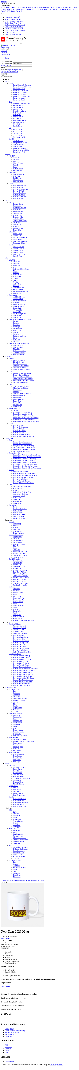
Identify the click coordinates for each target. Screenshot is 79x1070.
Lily (14, 161)
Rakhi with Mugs (18, 98)
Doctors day (17, 564)
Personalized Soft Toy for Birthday (24, 419)
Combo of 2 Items (15, 624)
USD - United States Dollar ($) (60, 9)
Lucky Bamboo (18, 769)
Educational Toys (18, 851)
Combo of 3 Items (15, 654)
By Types (12, 765)
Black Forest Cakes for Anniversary (24, 449)
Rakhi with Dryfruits (20, 92)
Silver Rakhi (17, 124)
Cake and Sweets (18, 630)
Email (3, 67)
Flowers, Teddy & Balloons (22, 685)
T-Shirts (15, 282)
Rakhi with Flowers (19, 94)
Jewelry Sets (17, 330)
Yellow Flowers (18, 182)
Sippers (15, 278)
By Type (12, 156)
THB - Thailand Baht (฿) (25, 7)
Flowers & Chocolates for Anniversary (25, 475)
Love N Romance (19, 553)
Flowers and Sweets (19, 646)
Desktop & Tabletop (15, 713)
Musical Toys (17, 854)
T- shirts (15, 823)
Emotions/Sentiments (16, 535)
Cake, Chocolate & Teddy (21, 656)
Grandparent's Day (19, 566)
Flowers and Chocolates (21, 641)
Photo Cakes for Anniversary (22, 444)
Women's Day (17, 568)
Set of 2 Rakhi (18, 130)
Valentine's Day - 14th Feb (21, 583)
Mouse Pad (16, 724)
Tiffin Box (16, 825)
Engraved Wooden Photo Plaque (23, 741)
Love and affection (19, 544)
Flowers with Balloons (20, 479)
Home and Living (19, 304)
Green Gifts (17, 312)
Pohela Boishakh (18, 617)
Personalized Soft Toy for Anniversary (25, 466)
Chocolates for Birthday (21, 388)
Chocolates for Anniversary (22, 486)
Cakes (7, 200)
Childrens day (17, 563)
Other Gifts (12, 505)
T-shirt (15, 871)
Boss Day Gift (18, 561)
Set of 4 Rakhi (18, 133)
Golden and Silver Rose (21, 269)
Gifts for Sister (18, 146)
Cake (10, 440)
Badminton (16, 830)
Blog (6, 1052)
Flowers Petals (18, 169)
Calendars (16, 715)
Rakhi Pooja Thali (19, 152)
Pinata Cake (17, 230)
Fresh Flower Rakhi (19, 111)
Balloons (16, 286)
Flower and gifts (18, 635)
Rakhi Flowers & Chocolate (22, 85)
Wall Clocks (17, 760)
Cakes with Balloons (20, 633)
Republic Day (17, 611)
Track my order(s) (6, 63)
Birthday (8, 356)
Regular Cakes (18, 204)
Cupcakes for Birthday (20, 382)
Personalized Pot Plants (20, 802)
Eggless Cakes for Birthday (22, 373)
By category (13, 295)
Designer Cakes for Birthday (22, 377)
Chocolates (16, 261)
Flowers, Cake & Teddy (21, 665)
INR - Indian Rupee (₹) (8, 7)
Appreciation (17, 537)
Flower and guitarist (19, 185)
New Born (16, 529)
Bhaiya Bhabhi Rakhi (20, 143)
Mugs (15, 271)
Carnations (16, 157)
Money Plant (17, 780)
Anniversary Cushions (20, 494)
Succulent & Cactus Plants (21, 778)
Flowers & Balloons (19, 193)
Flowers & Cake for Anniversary (23, 477)
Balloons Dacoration (20, 301)
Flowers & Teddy (19, 191)
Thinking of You (18, 557)
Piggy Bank (17, 734)
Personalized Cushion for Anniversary (25, 462)
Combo (11, 83)
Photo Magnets (18, 747)
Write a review (5, 938)
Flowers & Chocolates (20, 189)
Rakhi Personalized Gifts (21, 150)
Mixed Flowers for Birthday (22, 369)
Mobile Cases (17, 722)
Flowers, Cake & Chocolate (22, 657)
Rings (15, 338)
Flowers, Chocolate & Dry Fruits (24, 670)
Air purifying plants (19, 767)
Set (10, 128)
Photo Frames (17, 488)
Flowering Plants (18, 776)
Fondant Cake (17, 215)
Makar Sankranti (18, 605)
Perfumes (16, 273)
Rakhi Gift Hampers (19, 148)
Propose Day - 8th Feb (20, 570)
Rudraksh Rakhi (18, 122)
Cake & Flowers (18, 247)
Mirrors (15, 702)
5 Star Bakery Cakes (20, 221)
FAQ (6, 1045)
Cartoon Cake (17, 235)
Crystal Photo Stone (19, 739)
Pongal (15, 609)
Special (11, 139)
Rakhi (7, 81)
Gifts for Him (17, 315)
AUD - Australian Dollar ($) (40, 9)
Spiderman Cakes (19, 243)
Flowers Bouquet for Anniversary (24, 473)
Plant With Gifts (18, 804)
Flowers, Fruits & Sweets (21, 683)
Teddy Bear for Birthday (21, 386)
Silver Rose (17, 276)
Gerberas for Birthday (20, 367)
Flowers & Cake (18, 187)
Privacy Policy (9, 1029)
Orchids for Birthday (20, 364)
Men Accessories (18, 345)
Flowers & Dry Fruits (20, 196)
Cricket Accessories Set (20, 840)
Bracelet (16, 321)
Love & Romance (19, 795)
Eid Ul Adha (17, 596)
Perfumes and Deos (19, 336)
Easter (15, 594)
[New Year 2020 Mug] (22, 926)
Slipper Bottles (18, 821)
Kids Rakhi (17, 115)
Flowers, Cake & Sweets (21, 663)
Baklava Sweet (18, 293)
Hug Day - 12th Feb (19, 579)
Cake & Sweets (18, 252)
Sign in (3, 65)
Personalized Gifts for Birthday (23, 412)
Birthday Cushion (19, 395)
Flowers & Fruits (18, 198)
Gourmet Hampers (19, 516)
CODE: (3, 936)
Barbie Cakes (17, 234)
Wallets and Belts (18, 354)
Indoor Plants (17, 773)
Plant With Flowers (19, 799)
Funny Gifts (17, 401)
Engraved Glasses (19, 700)
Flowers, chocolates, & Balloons (23, 678)
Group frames (17, 743)
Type (10, 102)
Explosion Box (18, 289)
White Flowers (18, 180)
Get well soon (17, 542)
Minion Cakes (17, 239)
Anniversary (9, 438)
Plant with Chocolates (20, 806)
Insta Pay (4, 2)
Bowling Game (18, 834)
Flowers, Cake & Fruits (20, 661)
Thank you (16, 550)
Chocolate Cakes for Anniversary (24, 447)
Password (4, 70)
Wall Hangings (14, 752)
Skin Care (16, 340)
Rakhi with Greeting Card (21, 96)
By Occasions (13, 786)
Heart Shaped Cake (19, 208)
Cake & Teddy (18, 250)
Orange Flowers (18, 174)
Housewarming (18, 793)
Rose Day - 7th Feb (19, 572)
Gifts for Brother (18, 144)
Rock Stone (17, 750)
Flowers (7, 154)
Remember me (7, 76)
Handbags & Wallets (20, 509)
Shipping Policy (10, 1034)
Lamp (15, 719)
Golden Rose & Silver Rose (22, 393)
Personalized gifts (14, 408)
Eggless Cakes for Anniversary (23, 442)
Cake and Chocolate (19, 626)
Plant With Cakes (18, 801)
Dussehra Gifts (18, 592)
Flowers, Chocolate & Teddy (22, 676)
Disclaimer (8, 1036)
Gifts (6, 258)
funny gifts (16, 302)
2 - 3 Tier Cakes (18, 219)
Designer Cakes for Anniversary (23, 446)
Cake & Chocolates (19, 248)
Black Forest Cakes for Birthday (23, 380)
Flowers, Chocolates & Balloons (23, 436)
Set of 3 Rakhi (18, 131)
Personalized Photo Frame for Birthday (25, 418)
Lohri (15, 603)
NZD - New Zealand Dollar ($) (15, 25)
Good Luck (17, 791)
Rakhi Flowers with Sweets (22, 87)
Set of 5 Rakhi (18, 135)
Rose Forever (17, 170)
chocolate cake (18, 213)
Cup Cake (16, 222)
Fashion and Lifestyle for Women (20, 319)
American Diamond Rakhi (21, 104)
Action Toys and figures (21, 847)
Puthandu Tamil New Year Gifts (23, 620)
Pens (14, 728)
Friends (15, 527)
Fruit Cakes (17, 206)
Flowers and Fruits (19, 644)
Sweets (15, 280)
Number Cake (17, 224)
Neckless (16, 334)
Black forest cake (18, 211)
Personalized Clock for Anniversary (24, 459)
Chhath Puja (17, 589)
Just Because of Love (20, 551)
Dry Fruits (16, 265)
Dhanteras (16, 590)
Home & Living (18, 399)
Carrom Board (18, 836)
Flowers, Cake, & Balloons (22, 667)
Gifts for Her (17, 317)
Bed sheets (16, 693)
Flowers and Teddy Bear (21, 648)
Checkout (4, 52)
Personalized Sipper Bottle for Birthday (26, 421)
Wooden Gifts (17, 310)
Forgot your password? (14, 70)
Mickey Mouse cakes (20, 237)
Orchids (15, 165)
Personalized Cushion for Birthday (24, 416)
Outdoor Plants (18, 774)
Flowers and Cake (19, 639)
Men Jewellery (18, 347)
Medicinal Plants (18, 784)
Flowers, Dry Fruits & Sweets (23, 680)
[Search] (20, 43)
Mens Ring (16, 349)
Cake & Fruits (17, 256)
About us (8, 1049)
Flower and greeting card (21, 637)
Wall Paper (16, 761)
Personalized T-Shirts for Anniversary (25, 464)
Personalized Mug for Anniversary (24, 460)
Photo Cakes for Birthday (21, 375)
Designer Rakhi (18, 109)
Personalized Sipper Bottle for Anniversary (27, 468)
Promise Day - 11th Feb (21, 577)
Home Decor (17, 511)
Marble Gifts (17, 406)
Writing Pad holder (19, 867)
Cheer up (16, 538)
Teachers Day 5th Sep (20, 585)
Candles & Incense (19, 518)
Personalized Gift (14, 453)
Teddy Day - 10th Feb (20, 576)
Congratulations (18, 540)
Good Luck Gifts (18, 288)
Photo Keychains (18, 732)
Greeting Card (17, 717)
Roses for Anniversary (20, 472)
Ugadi (15, 613)
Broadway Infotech (56, 1065)
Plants (7, 763)
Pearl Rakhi (17, 118)
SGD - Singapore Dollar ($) (43, 7)
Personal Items (14, 689)
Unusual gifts (17, 308)
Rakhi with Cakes (19, 89)
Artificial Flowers (19, 297)
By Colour (12, 172)
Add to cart (5, 948)
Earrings (16, 323)
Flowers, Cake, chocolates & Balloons (25, 669)
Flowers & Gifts (18, 432)
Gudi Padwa (17, 615)
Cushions (16, 263)
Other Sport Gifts (18, 841)
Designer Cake (18, 217)
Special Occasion (14, 559)
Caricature (16, 695)
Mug (14, 704)
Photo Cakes (17, 209)
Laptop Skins (17, 721)
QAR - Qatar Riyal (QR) (60, 7)
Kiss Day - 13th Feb (19, 581)
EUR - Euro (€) (10, 32)
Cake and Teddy (18, 631)
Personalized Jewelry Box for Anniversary (27, 457)
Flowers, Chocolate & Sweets (23, 674)
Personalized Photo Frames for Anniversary (27, 455)
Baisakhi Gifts (17, 618)
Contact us (8, 1047)
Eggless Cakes (18, 228)
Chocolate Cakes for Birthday (23, 379)
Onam (15, 607)
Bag (14, 691)
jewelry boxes (17, 328)
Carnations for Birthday (20, 366)
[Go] (25, 998)
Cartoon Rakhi (18, 107)
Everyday (12, 522)
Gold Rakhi (17, 113)
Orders (7, 58)
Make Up (16, 332)
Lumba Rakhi (17, 126)
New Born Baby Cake (20, 241)
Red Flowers (17, 178)
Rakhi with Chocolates (20, 90)
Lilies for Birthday (19, 362)
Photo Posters (17, 756)
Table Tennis (17, 843)
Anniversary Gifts (19, 514)
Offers (7, 1050)
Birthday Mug (17, 397)
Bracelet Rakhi (18, 105)
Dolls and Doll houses (20, 849)
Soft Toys (16, 709)
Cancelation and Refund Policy (15, 1030)
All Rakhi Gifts (18, 141)
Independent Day (18, 600)
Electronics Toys (18, 853)
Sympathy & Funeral (20, 555)
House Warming (18, 533)
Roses (15, 167)
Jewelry (15, 507)
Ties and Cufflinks (19, 353)
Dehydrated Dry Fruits (20, 291)
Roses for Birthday (19, 360)
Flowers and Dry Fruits (20, 643)
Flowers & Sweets (19, 195)
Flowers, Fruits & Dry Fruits (22, 682)
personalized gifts (10, 687)
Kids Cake (12, 232)
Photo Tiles (16, 748)
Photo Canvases (18, 754)
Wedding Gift (17, 531)
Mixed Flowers (18, 163)
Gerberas (16, 159)
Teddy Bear (17, 284)
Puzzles (15, 706)
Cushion (16, 814)
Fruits (15, 267)
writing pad (17, 827)
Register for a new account (9, 72)
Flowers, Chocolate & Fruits (22, 672)
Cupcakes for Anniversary (21, 451)
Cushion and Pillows (20, 698)
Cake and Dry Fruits (19, 628)
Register (8, 65)
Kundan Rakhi (18, 117)
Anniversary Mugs (19, 496)
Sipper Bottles (17, 708)
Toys (10, 845)
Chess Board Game (19, 838)
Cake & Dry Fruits (19, 254)
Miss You (16, 546)
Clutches (16, 341)
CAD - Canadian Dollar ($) (22, 9)
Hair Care (16, 325)
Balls (14, 832)
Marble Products (18, 306)
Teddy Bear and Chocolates (22, 652)
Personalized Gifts (15, 860)
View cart (4, 51)
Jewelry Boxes (18, 512)
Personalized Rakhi (19, 120)
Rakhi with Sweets (19, 100)
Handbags (16, 327)
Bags (14, 812)
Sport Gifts (12, 828)
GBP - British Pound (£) (14, 11)
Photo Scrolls (17, 758)
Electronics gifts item (20, 735)
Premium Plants (18, 782)
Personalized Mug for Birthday (23, 414)
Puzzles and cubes (19, 856)
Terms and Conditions (12, 1032)
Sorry (15, 548)
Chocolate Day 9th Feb (20, 574)
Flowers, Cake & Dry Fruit (22, 659)
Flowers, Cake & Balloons (21, 434)
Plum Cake (16, 226)
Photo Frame (17, 275)
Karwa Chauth (18, 602)
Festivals (12, 587)
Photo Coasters (18, 730)
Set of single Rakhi (19, 137)
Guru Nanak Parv (19, 598)
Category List (9, 1061)
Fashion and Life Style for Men (19, 343)
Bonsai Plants (17, 771)
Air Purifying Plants (19, 314)
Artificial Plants (18, 299)
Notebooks (16, 726)
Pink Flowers (17, 176)
